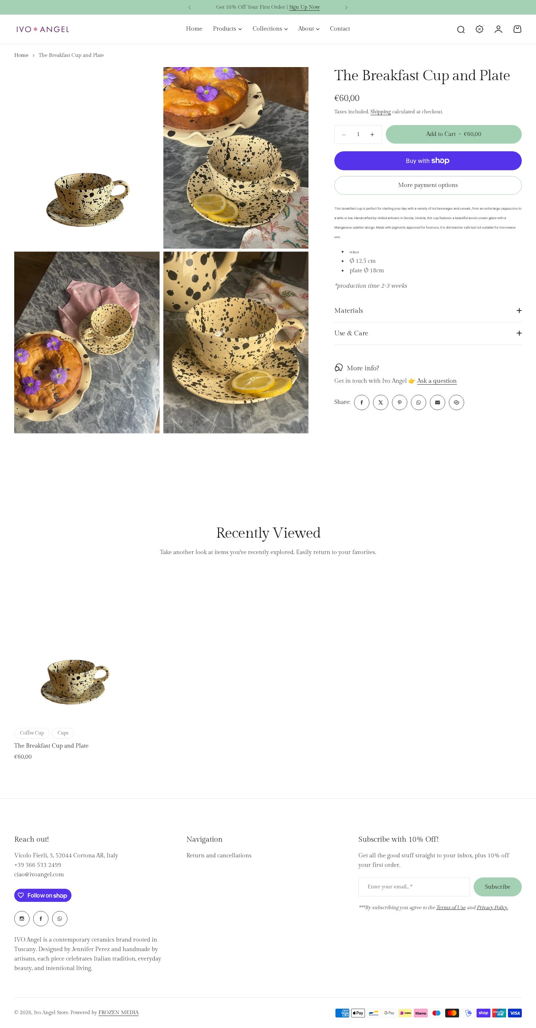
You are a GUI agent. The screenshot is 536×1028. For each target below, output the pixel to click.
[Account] (498, 29)
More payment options (428, 185)
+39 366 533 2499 (37, 865)
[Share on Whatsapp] (418, 402)
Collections (267, 29)
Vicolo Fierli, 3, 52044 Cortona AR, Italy (66, 855)
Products (224, 29)
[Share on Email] (437, 402)
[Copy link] (456, 402)
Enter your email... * (390, 887)
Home (21, 55)
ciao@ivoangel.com (39, 874)
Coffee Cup (32, 733)
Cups (63, 733)
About (306, 29)
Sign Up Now (304, 7)
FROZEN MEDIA (118, 1013)
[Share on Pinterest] (399, 402)
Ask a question (437, 381)
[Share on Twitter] (380, 402)
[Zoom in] (87, 158)
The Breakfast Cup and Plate (51, 746)
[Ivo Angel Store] (42, 29)
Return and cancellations (219, 855)
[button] (189, 7)
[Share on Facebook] (361, 402)
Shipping (380, 112)
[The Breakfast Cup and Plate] (74, 647)
